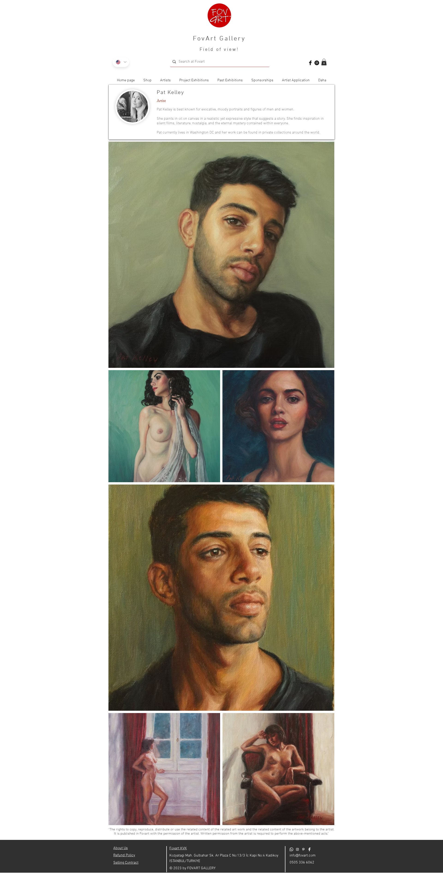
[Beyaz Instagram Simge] (297, 849)
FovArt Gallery (219, 39)
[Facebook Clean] (309, 849)
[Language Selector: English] (121, 62)
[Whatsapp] (291, 849)
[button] (324, 62)
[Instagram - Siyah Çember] (316, 63)
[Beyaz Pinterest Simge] (303, 849)
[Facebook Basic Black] (310, 63)
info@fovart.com (303, 855)
